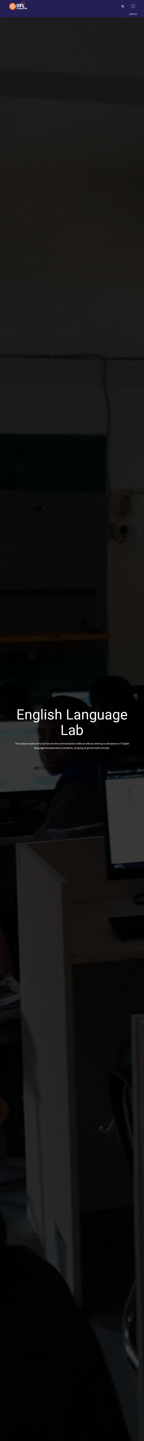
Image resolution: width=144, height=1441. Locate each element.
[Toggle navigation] (133, 6)
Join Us (133, 14)
